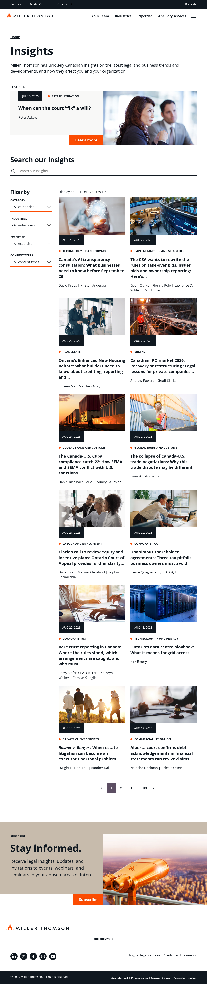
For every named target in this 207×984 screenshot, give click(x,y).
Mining (140, 352)
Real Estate (72, 352)
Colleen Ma (67, 386)
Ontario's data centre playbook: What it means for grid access (162, 649)
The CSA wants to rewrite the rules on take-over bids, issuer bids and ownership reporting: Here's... (160, 268)
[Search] (72, 4)
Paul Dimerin (154, 290)
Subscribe (88, 899)
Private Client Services (81, 739)
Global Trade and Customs (84, 447)
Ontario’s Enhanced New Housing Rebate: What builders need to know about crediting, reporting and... (92, 369)
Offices (62, 4)
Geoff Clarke (139, 285)
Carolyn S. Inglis (84, 677)
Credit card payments (180, 955)
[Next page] (153, 788)
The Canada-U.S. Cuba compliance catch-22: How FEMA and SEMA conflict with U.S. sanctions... (91, 464)
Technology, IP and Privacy (85, 251)
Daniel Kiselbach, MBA (75, 482)
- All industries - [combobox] (23, 225)
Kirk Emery (138, 661)
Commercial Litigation (152, 739)
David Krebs (68, 285)
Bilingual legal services (143, 955)
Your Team (100, 16)
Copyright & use (160, 978)
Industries (123, 16)
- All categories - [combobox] (24, 207)
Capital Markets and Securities (159, 251)
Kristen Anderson (93, 285)
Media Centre (39, 4)
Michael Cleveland (91, 572)
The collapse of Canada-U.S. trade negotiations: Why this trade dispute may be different (161, 461)
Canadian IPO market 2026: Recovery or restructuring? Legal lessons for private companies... (162, 366)
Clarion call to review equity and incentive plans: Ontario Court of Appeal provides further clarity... (91, 557)
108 (143, 788)
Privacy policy (139, 978)
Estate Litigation (65, 96)
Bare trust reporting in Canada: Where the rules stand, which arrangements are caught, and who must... (90, 655)
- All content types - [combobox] (26, 262)
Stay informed (119, 978)
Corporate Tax (146, 543)
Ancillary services (172, 16)
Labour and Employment (82, 543)
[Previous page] (102, 788)
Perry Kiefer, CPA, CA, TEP (78, 673)
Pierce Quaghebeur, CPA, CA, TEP (155, 572)
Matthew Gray (89, 386)
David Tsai (66, 572)
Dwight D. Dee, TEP (73, 768)
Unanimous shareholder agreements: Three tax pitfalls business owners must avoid (160, 557)
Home (15, 37)
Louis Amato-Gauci (144, 476)
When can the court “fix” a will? (54, 108)
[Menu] (193, 16)
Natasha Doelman (144, 768)
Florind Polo (162, 285)
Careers (15, 4)
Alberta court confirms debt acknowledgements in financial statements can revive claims (161, 753)
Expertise (144, 16)
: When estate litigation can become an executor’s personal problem (88, 753)
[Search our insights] (13, 171)
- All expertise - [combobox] (23, 243)
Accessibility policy (185, 978)
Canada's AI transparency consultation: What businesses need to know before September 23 (91, 268)
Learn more (86, 139)
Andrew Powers (142, 380)
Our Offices (102, 939)
